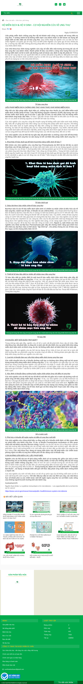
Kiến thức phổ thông (22, 20)
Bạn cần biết (10, 20)
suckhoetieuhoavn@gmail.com (14, 669)
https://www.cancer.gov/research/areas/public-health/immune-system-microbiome (36, 491)
